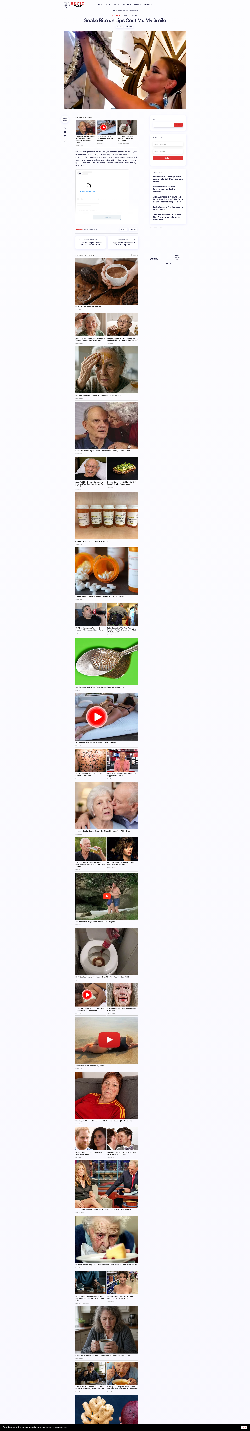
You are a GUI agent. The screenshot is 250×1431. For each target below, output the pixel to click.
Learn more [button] (63, 1427)
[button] (183, 4)
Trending (129, 27)
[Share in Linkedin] (65, 136)
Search (156, 119)
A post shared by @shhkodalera (88, 210)
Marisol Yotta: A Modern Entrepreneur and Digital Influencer (164, 189)
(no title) (154, 259)
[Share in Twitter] (65, 127)
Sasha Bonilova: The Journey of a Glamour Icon (168, 208)
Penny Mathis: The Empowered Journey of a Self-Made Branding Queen (168, 179)
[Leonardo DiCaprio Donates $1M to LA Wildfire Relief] (90, 242)
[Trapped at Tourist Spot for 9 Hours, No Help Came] (123, 242)
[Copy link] (65, 140)
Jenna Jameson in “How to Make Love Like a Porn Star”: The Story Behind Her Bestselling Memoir (168, 199)
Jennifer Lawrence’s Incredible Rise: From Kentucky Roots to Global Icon (167, 217)
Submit (168, 158)
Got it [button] (244, 1427)
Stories (119, 27)
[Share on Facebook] (65, 132)
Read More (107, 217)
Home (113, 10)
